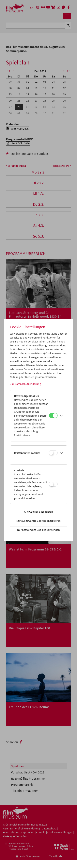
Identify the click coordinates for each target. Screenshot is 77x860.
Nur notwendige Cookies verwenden (38, 530)
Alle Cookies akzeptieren (38, 511)
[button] (61, 416)
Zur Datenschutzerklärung (25, 384)
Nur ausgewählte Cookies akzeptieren (38, 520)
